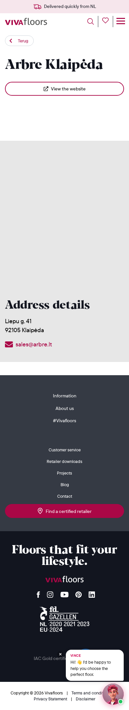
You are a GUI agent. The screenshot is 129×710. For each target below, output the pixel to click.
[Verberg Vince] (60, 654)
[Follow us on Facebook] (38, 593)
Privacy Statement (51, 698)
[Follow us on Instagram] (50, 593)
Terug (23, 40)
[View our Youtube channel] (64, 593)
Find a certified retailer (67, 511)
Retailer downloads (64, 461)
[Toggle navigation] (120, 21)
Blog (65, 484)
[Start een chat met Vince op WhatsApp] (113, 694)
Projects (64, 473)
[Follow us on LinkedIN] (92, 593)
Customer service (65, 449)
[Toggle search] (92, 21)
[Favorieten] (107, 21)
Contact (64, 496)
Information (64, 396)
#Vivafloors (64, 421)
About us (65, 408)
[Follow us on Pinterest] (78, 593)
